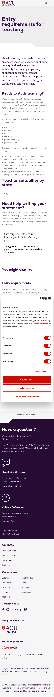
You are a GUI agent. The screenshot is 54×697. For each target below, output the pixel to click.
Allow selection (27, 388)
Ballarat (5, 578)
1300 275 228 (13, 533)
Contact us (6, 565)
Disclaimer (30, 654)
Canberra (6, 592)
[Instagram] (7, 609)
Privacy (40, 654)
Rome (24, 582)
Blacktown (6, 582)
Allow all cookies (27, 380)
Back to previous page (25, 414)
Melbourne (6, 596)
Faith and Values (9, 550)
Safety (4, 658)
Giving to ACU (8, 560)
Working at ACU (9, 555)
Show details (40, 372)
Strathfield (26, 587)
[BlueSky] (25, 609)
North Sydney (28, 578)
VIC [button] (6, 193)
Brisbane (6, 587)
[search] (46, 3)
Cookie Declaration (41, 323)
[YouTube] (16, 609)
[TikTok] (21, 609)
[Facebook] (3, 609)
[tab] (25, 193)
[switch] (47, 346)
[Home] (12, 6)
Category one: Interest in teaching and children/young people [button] (20, 237)
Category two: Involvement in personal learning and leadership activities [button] (23, 249)
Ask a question (10, 530)
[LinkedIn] (12, 609)
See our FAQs (8, 521)
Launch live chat (9, 486)
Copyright (19, 654)
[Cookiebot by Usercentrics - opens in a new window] (40, 298)
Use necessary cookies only (27, 396)
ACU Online (27, 592)
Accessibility (7, 654)
